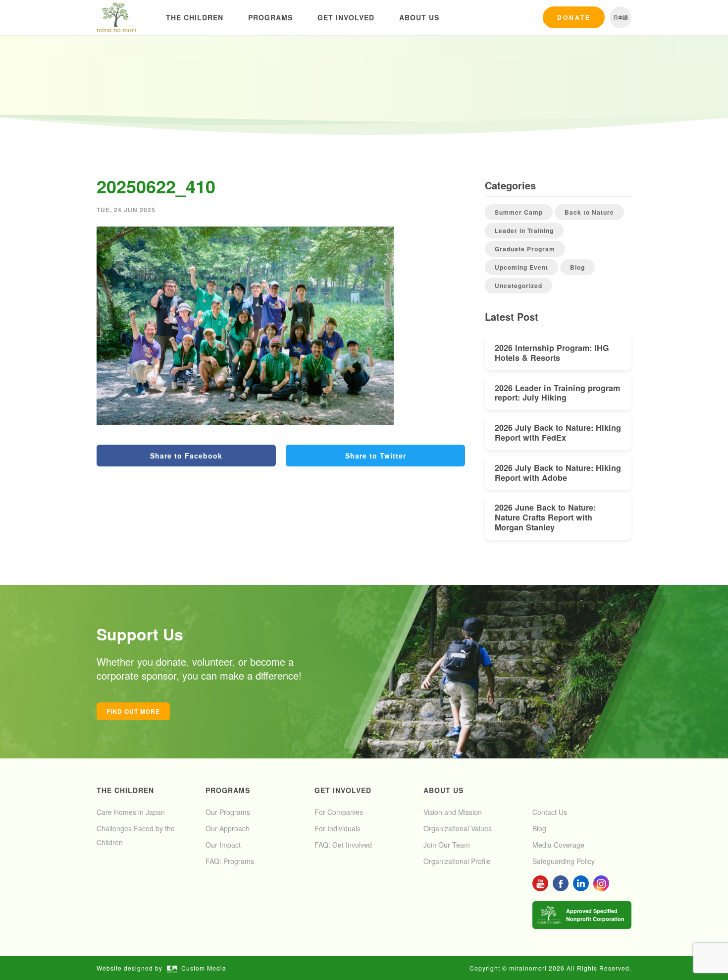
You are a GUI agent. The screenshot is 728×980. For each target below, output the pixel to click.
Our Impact (223, 845)
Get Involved (345, 17)
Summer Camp (519, 212)
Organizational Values (457, 828)
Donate (574, 17)
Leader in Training (524, 230)
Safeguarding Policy (563, 861)
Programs (270, 17)
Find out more (133, 711)
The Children (194, 17)
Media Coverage (558, 845)
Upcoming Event (521, 267)
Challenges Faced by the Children (136, 835)
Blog (577, 267)
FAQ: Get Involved (343, 845)
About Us (419, 17)
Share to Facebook (186, 456)
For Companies (338, 812)
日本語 (620, 17)
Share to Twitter (375, 456)
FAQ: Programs (230, 861)
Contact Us (549, 812)
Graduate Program (525, 248)
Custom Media (203, 968)
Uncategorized (518, 285)
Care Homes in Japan (131, 812)
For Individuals (337, 828)
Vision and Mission (452, 812)
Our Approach (228, 828)
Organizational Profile (457, 861)
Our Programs (228, 812)
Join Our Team (446, 845)
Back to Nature (589, 212)
